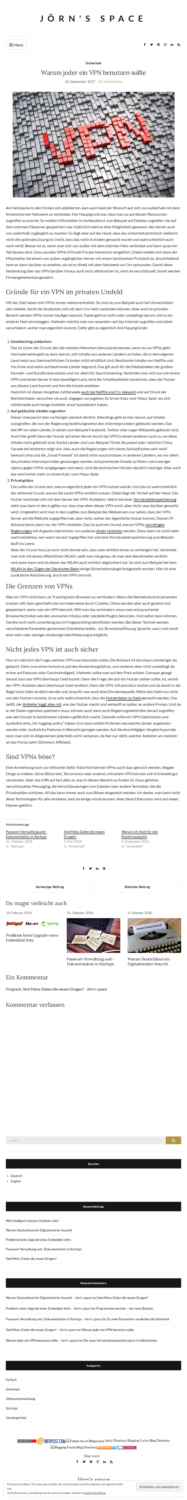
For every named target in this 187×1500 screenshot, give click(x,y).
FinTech (11, 1380)
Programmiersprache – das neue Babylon (124, 1308)
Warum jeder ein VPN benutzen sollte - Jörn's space (42, 1340)
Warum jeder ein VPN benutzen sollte (108, 1330)
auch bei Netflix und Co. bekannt (108, 392)
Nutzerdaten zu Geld (123, 697)
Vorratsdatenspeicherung (154, 499)
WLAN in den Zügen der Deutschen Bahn (45, 568)
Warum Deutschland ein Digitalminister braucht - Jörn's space (49, 1298)
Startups (12, 1408)
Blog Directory (160, 1441)
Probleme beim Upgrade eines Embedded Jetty (32, 937)
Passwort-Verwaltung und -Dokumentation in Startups (26, 834)
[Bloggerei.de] (127, 1447)
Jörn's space (93, 18)
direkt (101, 530)
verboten (114, 530)
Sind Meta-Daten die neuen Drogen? (31, 1259)
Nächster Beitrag (137, 887)
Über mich (92, 1456)
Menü (18, 44)
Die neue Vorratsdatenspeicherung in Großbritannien (120, 1340)
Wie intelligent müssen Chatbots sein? (32, 1221)
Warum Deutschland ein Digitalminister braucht (149, 961)
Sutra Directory (116, 1441)
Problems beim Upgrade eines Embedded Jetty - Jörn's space (48, 1308)
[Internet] (106, 1447)
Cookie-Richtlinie (95, 1493)
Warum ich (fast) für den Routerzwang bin (140, 834)
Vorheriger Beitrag (50, 887)
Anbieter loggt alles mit (42, 704)
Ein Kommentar (110, 81)
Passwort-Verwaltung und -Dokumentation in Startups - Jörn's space (53, 1319)
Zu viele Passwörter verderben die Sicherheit (138, 1319)
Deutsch (16, 1176)
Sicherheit (93, 63)
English (16, 1181)
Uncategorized (16, 1418)
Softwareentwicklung (20, 1399)
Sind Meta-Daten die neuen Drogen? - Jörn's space (65, 989)
